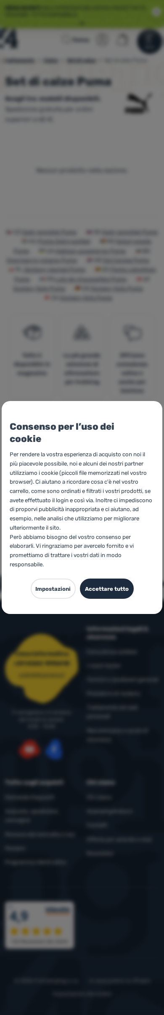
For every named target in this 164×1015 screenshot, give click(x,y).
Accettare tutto (107, 589)
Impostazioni (53, 589)
